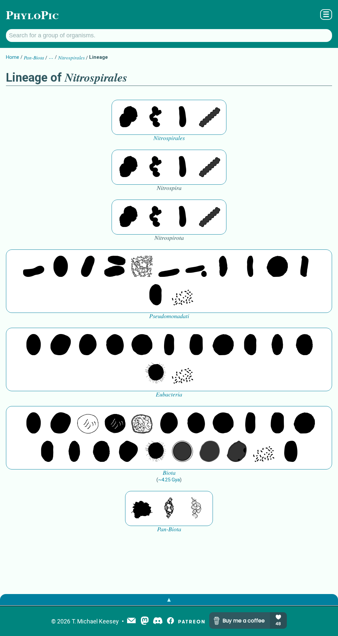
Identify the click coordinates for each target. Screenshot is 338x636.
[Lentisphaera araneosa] (277, 267)
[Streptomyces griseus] (114, 345)
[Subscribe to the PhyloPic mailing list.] (131, 621)
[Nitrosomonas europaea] (250, 267)
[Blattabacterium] (60, 267)
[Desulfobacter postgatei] (182, 295)
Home (12, 57)
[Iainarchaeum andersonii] (236, 452)
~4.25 (169, 480)
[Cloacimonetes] (114, 267)
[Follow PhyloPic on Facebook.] (170, 621)
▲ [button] (169, 599)
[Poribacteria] (304, 267)
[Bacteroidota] (141, 267)
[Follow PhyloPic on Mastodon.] (145, 621)
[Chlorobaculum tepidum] (223, 267)
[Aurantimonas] (87, 267)
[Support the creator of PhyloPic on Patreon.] (191, 621)
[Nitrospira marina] (155, 117)
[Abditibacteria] (87, 345)
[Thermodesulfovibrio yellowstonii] (182, 117)
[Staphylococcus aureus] (141, 345)
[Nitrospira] (209, 117)
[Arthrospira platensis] (169, 345)
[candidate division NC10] (128, 117)
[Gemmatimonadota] (169, 267)
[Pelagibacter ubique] (155, 295)
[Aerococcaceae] (60, 345)
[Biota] (87, 423)
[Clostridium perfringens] (196, 345)
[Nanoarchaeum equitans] (128, 452)
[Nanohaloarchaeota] (209, 452)
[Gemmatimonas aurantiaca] (196, 267)
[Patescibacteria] (277, 345)
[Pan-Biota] (141, 508)
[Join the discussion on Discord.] (157, 621)
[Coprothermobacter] (33, 267)
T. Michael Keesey (95, 621)
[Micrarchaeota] (182, 452)
